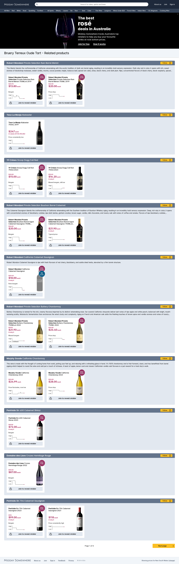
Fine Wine (99, 11)
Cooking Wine (164, 11)
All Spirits (50, 11)
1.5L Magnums (153, 11)
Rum (76, 11)
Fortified (40, 11)
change (171, 560)
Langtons (107, 11)
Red (13, 11)
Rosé (24, 11)
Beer (83, 11)
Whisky (58, 11)
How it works (99, 44)
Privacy (71, 560)
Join (165, 4)
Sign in (172, 4)
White (19, 11)
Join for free (84, 44)
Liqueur (65, 11)
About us (157, 4)
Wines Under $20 (119, 11)
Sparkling (32, 11)
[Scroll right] (172, 91)
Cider (89, 11)
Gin (71, 11)
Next (166, 546)
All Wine (7, 11)
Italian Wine (142, 11)
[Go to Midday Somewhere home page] (16, 4)
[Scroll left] (6, 91)
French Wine (131, 11)
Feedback (61, 560)
